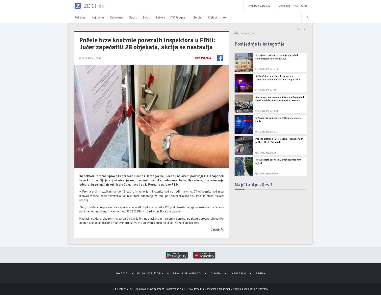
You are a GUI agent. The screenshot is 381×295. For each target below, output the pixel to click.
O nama (216, 273)
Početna (80, 17)
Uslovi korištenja (150, 273)
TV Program (179, 17)
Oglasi (212, 17)
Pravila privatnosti (187, 273)
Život (146, 17)
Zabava (160, 17)
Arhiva (260, 273)
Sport (133, 17)
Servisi (197, 17)
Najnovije (97, 17)
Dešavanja (116, 17)
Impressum (238, 273)
